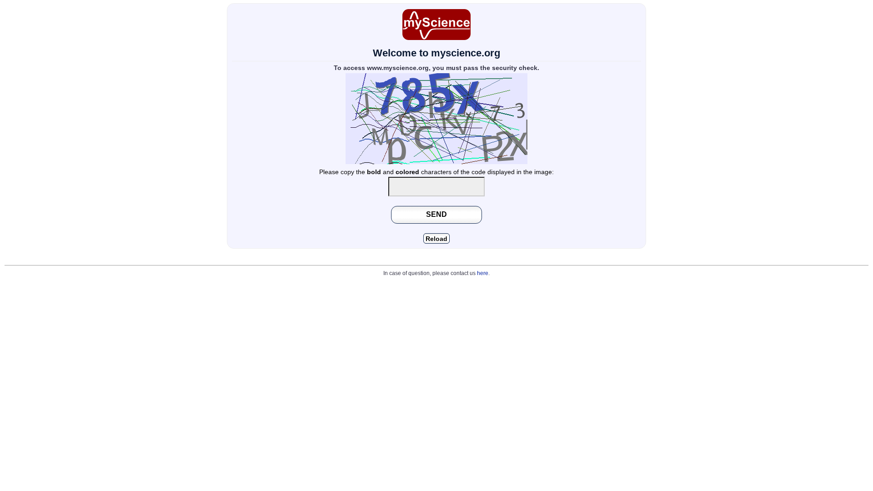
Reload (436, 238)
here (482, 273)
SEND (436, 214)
